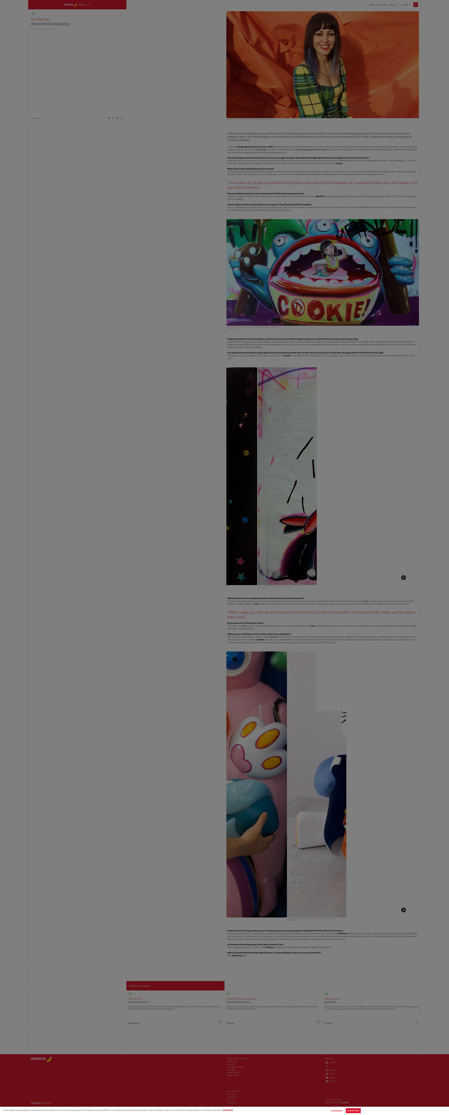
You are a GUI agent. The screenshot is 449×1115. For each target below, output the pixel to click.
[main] (224, 1111)
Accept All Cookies (353, 1110)
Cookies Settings (336, 1110)
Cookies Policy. (228, 1110)
